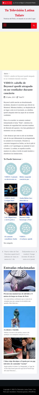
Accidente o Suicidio (11, 330)
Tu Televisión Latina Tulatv (23, 389)
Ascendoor (12, 392)
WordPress (32, 392)
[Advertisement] (19, 51)
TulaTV (21, 97)
